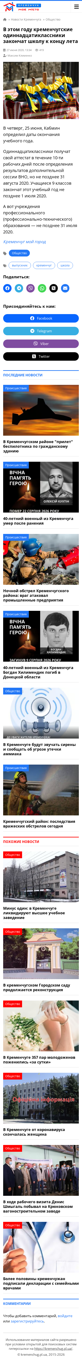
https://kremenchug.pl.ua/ (53, 1348)
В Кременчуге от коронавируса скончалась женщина (34, 1131)
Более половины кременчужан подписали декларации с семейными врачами (41, 1283)
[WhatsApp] (42, 288)
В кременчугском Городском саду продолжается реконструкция (36, 987)
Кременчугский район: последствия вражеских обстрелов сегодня (39, 823)
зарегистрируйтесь (27, 1321)
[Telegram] (19, 288)
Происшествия (16, 388)
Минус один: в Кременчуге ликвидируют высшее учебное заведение (34, 913)
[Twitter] (53, 288)
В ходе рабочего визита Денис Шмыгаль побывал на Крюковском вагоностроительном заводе (38, 1206)
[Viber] (30, 288)
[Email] (65, 288)
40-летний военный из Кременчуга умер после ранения (38, 520)
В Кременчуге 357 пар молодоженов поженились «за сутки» (39, 1059)
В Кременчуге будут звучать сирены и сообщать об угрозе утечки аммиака (39, 749)
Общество (19, 253)
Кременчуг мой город (24, 241)
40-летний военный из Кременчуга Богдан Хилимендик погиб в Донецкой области (38, 672)
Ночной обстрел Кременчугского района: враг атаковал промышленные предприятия (36, 595)
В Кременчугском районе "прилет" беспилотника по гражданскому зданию (38, 446)
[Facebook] (7, 288)
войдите (65, 1315)
